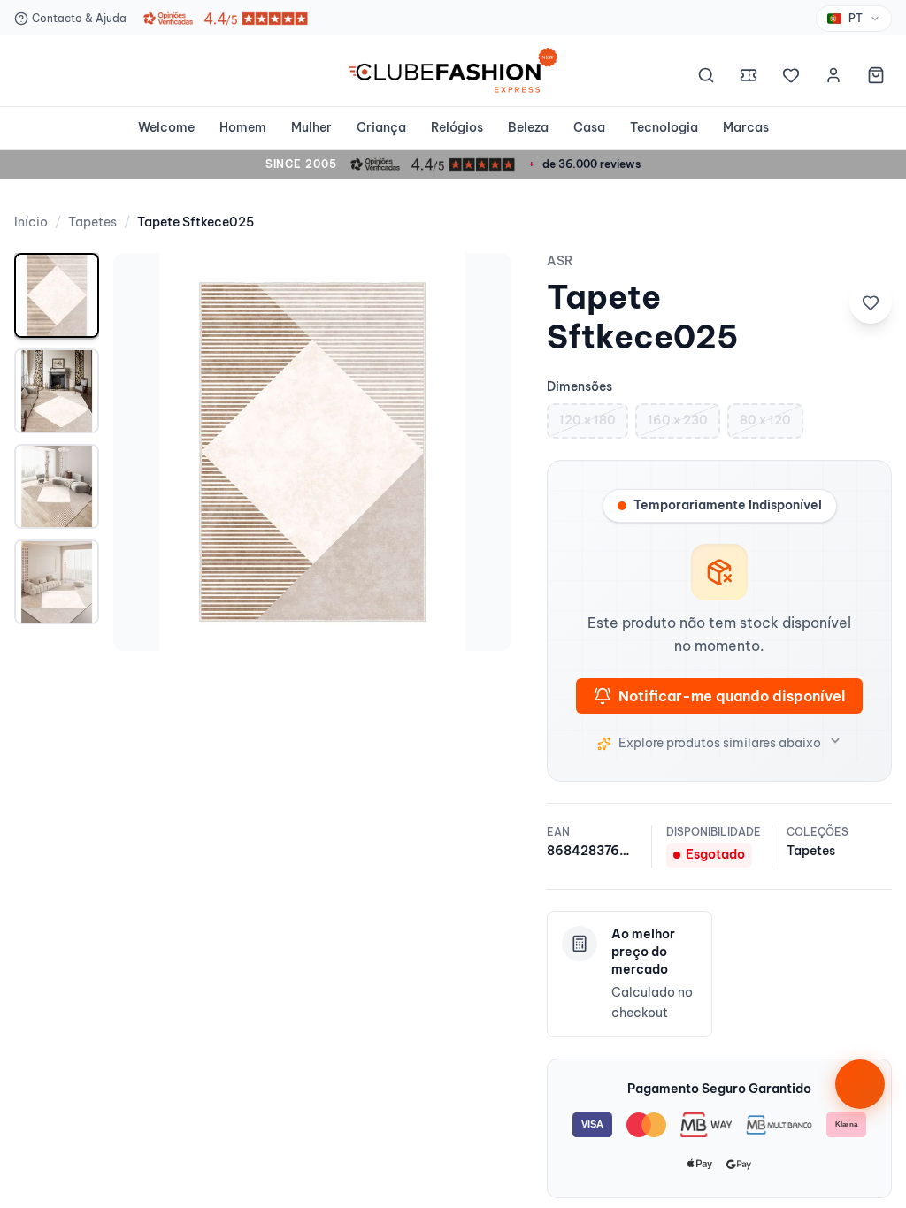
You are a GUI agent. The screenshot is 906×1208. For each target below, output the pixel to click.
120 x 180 (587, 420)
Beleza (528, 127)
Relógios (457, 127)
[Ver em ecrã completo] (479, 284)
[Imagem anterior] (145, 452)
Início (31, 222)
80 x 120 (765, 420)
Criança (381, 127)
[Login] (833, 77)
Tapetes (92, 222)
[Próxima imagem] (479, 452)
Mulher (311, 127)
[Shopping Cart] (876, 77)
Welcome (166, 127)
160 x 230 (678, 420)
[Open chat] (860, 1084)
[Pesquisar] (706, 77)
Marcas (746, 127)
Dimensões (579, 386)
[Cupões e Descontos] (748, 77)
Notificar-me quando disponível (731, 696)
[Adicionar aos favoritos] (870, 302)
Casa (589, 127)
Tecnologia (664, 127)
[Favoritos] (791, 77)
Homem (242, 127)
